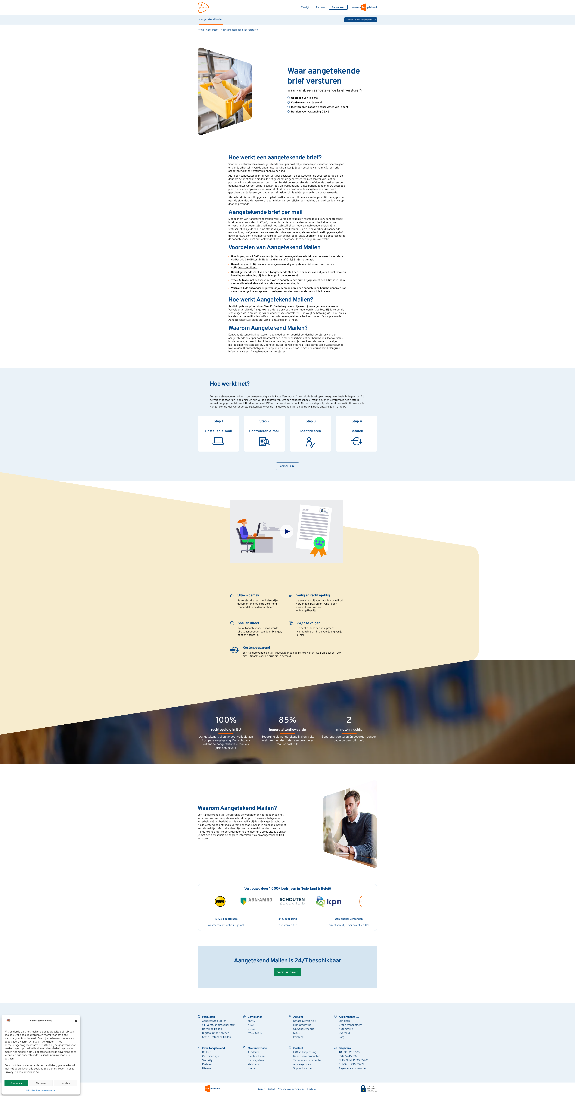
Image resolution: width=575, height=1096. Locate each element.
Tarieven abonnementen (307, 1060)
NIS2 (251, 1025)
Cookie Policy (30, 1090)
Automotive (346, 1029)
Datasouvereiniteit (304, 1021)
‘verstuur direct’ (247, 267)
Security (207, 1060)
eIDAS (251, 1021)
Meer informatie (257, 1048)
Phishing (298, 1037)
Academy (253, 1052)
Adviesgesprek (302, 1064)
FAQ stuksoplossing (304, 1052)
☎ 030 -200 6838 (350, 1052)
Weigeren (41, 1083)
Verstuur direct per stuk (221, 1025)
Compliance (255, 1017)
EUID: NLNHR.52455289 (354, 1060)
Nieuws (206, 1068)
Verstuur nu (287, 466)
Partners (320, 7)
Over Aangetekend (213, 1048)
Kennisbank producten (306, 1056)
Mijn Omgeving (302, 1025)
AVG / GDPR (255, 1033)
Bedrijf (206, 1052)
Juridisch (344, 1021)
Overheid (344, 1033)
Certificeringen (211, 1056)
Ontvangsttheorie (303, 1029)
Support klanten (303, 1068)
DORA (251, 1029)
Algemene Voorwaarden (353, 1068)
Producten (208, 1017)
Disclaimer (312, 1089)
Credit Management (350, 1025)
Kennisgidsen (256, 1060)
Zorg (341, 1037)
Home (201, 29)
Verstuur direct (287, 972)
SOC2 (296, 1033)
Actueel (298, 1017)
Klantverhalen (256, 1056)
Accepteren (16, 1083)
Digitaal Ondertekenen (215, 1033)
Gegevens (345, 1048)
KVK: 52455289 (348, 1056)
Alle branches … (349, 1017)
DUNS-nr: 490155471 (351, 1064)
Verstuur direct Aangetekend (359, 20)
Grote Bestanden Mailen (216, 1037)
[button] (75, 1020)
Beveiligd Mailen (212, 1029)
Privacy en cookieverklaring (45, 1090)
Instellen (66, 1083)
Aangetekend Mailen (211, 19)
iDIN (268, 403)
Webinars (253, 1064)
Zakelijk (305, 7)
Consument (212, 29)
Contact (298, 1048)
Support (261, 1089)
